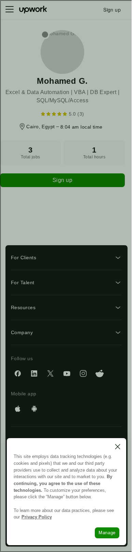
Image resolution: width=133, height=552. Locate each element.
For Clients (23, 257)
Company (22, 332)
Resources (23, 307)
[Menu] (9, 9)
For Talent (22, 282)
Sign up (62, 180)
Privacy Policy (36, 517)
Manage (107, 532)
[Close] (118, 447)
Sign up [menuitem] (112, 9)
